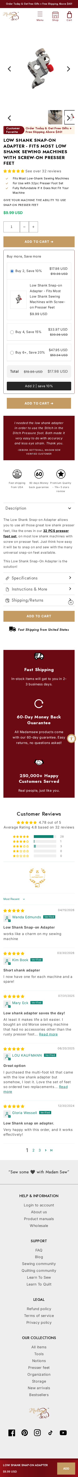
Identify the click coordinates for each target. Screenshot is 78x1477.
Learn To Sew (39, 1277)
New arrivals (39, 1388)
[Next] (68, 68)
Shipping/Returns (27, 600)
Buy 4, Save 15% (28, 332)
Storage (39, 1381)
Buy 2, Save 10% (28, 271)
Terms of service (39, 1316)
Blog (39, 1257)
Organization (38, 1374)
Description (15, 508)
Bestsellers (39, 1395)
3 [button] (40, 1150)
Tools (39, 1354)
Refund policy (39, 1309)
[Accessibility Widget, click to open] (71, 738)
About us (39, 1212)
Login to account (39, 1205)
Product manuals (39, 1219)
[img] (13, 910)
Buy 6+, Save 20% (30, 352)
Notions (39, 1361)
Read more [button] (48, 1034)
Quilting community (39, 1270)
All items (39, 1347)
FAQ (38, 1250)
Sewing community (39, 1264)
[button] (40, 14)
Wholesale (39, 1226)
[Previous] (9, 68)
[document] (39, 69)
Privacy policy (39, 1322)
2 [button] (33, 1150)
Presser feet (39, 1367)
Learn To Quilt (39, 1284)
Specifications (25, 578)
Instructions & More (29, 589)
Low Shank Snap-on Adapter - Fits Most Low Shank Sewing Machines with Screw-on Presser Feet (47, 296)
